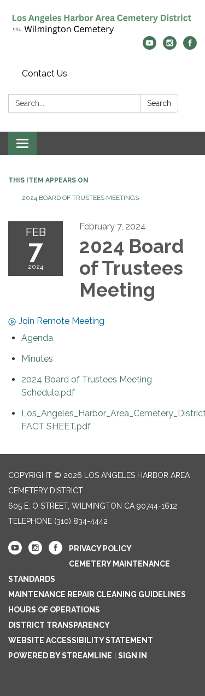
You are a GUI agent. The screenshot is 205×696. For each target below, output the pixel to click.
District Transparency (59, 625)
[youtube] (149, 47)
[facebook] (190, 47)
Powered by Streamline (60, 655)
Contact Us (44, 73)
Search (159, 103)
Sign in (132, 655)
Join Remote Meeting (61, 321)
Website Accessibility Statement (80, 640)
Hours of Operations (54, 609)
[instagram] (170, 47)
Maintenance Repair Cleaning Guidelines (97, 594)
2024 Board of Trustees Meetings (80, 198)
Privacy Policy (100, 548)
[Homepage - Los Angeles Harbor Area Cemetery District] (102, 23)
